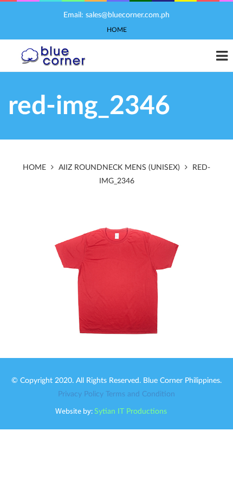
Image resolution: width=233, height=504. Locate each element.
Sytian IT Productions (130, 411)
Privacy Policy (80, 394)
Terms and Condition (140, 394)
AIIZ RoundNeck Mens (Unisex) (119, 167)
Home (117, 29)
